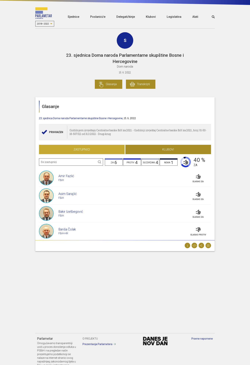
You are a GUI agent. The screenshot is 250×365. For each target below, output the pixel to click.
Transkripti (143, 84)
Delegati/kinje (125, 16)
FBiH (61, 180)
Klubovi (151, 16)
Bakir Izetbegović (70, 211)
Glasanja (111, 84)
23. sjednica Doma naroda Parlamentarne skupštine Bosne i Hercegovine (81, 118)
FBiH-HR (63, 233)
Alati (195, 16)
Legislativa (174, 16)
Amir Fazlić (66, 176)
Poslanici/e (97, 16)
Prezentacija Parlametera (97, 344)
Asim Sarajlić (67, 194)
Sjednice (73, 16)
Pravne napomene (202, 338)
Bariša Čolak (67, 229)
